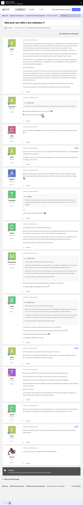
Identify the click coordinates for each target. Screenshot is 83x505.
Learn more (3, 3)
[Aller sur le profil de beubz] (12, 300)
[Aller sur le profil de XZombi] (12, 451)
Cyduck (12, 233)
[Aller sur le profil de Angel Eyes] (12, 100)
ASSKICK (11, 179)
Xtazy (10, 28)
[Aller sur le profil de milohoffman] (12, 256)
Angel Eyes (11, 107)
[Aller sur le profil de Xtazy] (5, 28)
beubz (12, 306)
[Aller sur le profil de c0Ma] (12, 130)
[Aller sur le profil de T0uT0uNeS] (12, 194)
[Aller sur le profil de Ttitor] (12, 372)
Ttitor (12, 378)
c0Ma (12, 136)
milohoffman (12, 262)
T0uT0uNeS (11, 200)
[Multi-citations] (23, 92)
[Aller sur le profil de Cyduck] (12, 227)
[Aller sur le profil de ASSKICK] (12, 173)
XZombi (11, 457)
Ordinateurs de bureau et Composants (39, 28)
